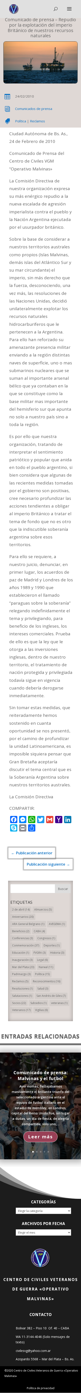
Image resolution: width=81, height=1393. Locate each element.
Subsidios (38, 1003)
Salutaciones (22, 996)
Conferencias (22, 938)
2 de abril (21, 909)
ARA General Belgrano (28, 924)
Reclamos (37, 121)
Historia (57, 953)
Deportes (52, 945)
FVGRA (40, 953)
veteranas (59, 1003)
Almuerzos (43, 909)
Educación (20, 953)
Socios (19, 1003)
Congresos (46, 938)
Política (20, 121)
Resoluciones (22, 988)
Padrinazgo (21, 974)
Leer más (40, 1137)
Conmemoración (25, 945)
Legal (42, 960)
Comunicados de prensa (33, 108)
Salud (42, 988)
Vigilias (41, 1010)
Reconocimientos (46, 981)
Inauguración (22, 960)
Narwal (46, 967)
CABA (39, 931)
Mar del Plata (23, 967)
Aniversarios (23, 917)
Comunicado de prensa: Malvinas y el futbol (41, 1075)
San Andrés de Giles (51, 996)
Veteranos (21, 1010)
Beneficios (20, 931)
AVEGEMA (57, 924)
